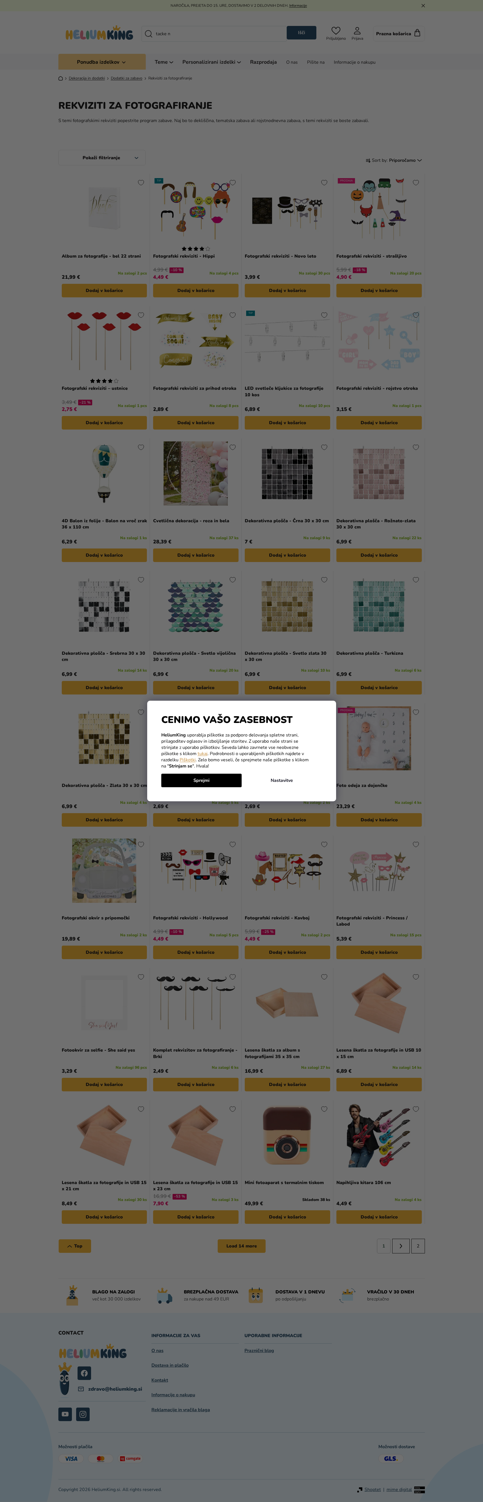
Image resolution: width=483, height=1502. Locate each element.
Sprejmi (201, 780)
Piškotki (188, 760)
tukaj (203, 754)
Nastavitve (282, 780)
